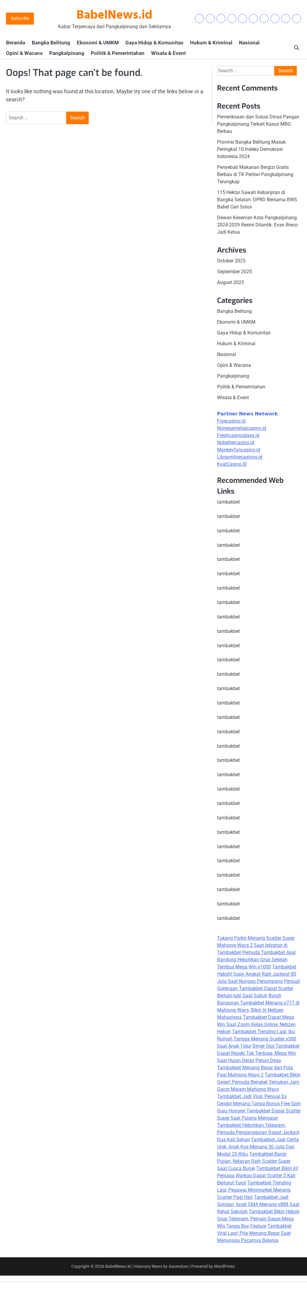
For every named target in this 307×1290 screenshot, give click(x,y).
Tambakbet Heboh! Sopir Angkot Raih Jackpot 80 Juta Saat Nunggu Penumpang (256, 974)
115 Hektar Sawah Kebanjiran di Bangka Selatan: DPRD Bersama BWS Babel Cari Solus (257, 200)
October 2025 (231, 261)
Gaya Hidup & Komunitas (154, 43)
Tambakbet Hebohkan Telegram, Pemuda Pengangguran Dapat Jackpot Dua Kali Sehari (258, 1132)
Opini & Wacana (24, 53)
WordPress (224, 1266)
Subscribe (20, 18)
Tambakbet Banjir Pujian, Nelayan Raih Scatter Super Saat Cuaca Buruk (254, 1161)
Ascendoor (178, 1266)
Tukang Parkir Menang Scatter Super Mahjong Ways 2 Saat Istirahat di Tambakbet (256, 945)
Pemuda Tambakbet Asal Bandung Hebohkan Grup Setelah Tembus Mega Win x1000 (256, 960)
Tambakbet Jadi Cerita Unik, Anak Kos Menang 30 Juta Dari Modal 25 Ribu (258, 1147)
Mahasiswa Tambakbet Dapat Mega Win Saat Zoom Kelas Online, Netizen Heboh (256, 1024)
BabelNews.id (114, 15)
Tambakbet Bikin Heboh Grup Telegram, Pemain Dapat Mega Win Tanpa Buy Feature (258, 1219)
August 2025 (230, 282)
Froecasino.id (231, 421)
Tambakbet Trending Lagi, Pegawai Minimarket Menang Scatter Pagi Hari (254, 1190)
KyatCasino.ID (232, 464)
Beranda (15, 43)
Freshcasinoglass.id (238, 435)
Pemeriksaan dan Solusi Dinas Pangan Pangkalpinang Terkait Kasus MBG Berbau (258, 124)
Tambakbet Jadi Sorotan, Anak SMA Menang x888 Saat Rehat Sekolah (258, 1204)
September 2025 (234, 271)
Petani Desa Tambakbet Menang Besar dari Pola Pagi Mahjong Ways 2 (255, 1068)
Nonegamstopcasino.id (241, 428)
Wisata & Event (168, 53)
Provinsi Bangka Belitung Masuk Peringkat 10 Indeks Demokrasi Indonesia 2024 (251, 149)
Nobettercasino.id (235, 442)
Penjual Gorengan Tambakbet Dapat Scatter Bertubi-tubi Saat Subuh (258, 988)
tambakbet (228, 502)
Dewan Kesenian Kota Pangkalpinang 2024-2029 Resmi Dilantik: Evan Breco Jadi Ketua (257, 225)
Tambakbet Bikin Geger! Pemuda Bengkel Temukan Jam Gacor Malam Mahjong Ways (258, 1082)
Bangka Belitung (51, 43)
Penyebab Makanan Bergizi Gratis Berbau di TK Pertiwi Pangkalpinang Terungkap (255, 174)
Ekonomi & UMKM (98, 43)
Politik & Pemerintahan (118, 53)
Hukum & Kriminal (211, 43)
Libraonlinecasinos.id (239, 457)
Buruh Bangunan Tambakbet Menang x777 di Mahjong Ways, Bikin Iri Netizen (258, 1003)
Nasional (249, 43)
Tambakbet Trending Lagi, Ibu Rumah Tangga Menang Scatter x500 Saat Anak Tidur (256, 1039)
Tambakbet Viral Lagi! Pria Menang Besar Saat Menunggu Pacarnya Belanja (254, 1233)
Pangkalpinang (66, 53)
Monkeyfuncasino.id (238, 450)
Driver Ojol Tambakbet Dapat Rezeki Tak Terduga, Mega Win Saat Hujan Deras (258, 1053)
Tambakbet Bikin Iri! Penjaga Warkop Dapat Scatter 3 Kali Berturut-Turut (257, 1176)
